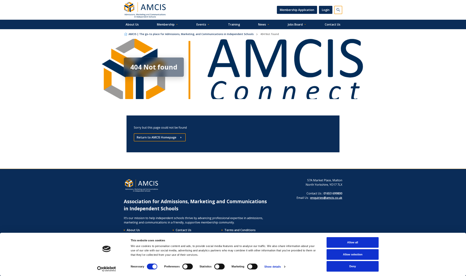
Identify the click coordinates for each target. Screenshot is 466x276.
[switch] (187, 266)
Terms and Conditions (240, 230)
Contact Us (332, 24)
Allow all (352, 242)
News (262, 24)
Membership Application (297, 10)
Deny (352, 266)
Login (325, 10)
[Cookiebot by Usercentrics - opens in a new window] (107, 269)
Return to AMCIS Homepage (156, 137)
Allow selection (352, 254)
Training (234, 24)
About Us (132, 24)
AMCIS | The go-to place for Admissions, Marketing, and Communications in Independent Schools (191, 34)
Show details (272, 266)
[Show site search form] (338, 10)
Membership (166, 24)
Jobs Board (295, 24)
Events (201, 24)
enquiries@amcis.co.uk (326, 198)
